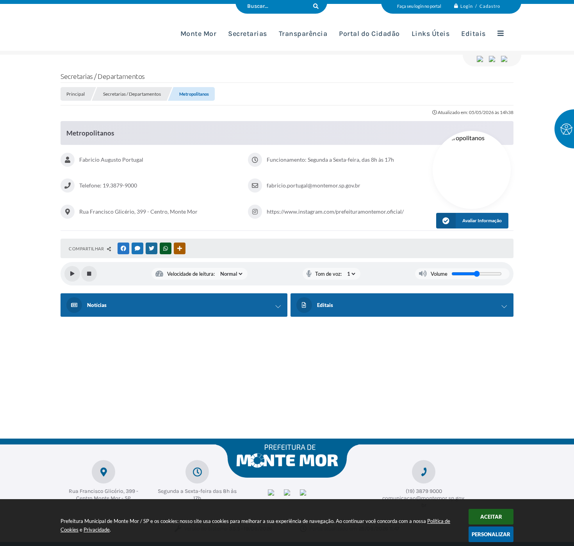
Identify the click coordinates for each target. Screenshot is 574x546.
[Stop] (89, 274)
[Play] (72, 274)
